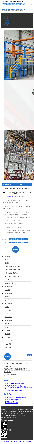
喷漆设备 (7, 296)
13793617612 (26, 413)
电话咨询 (6, 441)
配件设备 (7, 337)
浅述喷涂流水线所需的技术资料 (14, 390)
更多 (29, 355)
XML (2, 417)
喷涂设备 (7, 259)
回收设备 (7, 330)
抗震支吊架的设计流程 (11, 401)
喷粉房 (7, 323)
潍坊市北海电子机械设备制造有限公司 (19, 415)
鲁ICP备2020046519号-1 (12, 417)
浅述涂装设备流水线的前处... (18, 239)
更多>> (11, 394)
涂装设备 (7, 256)
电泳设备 (7, 290)
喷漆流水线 (8, 320)
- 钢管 (7, 307)
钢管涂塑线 (8, 303)
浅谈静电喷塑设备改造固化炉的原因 (15, 397)
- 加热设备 (8, 344)
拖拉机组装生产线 (10, 283)
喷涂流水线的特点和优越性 (13, 385)
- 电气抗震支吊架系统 (11, 273)
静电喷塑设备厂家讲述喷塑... (18, 242)
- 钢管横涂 (8, 310)
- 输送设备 (8, 347)
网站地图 (31, 415)
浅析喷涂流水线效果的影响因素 (14, 383)
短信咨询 (14, 441)
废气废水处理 (9, 327)
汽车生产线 (8, 279)
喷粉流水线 (8, 300)
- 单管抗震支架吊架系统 (12, 276)
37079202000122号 (8, 420)
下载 (17, 184)
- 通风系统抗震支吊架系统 (12, 266)
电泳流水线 (8, 286)
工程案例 (6, 22)
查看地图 (28, 441)
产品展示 (6, 18)
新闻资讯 (6, 20)
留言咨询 (6, 24)
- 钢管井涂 (8, 313)
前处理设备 (8, 317)
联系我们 (6, 25)
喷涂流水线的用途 (9, 366)
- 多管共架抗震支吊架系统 (12, 269)
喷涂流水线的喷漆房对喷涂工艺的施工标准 (16, 363)
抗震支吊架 (8, 263)
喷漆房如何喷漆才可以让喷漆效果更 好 (15, 369)
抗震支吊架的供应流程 (11, 403)
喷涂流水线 (10, 197)
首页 (5, 15)
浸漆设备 (7, 334)
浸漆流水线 (8, 293)
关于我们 (6, 17)
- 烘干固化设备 (9, 340)
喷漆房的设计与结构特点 (11, 375)
